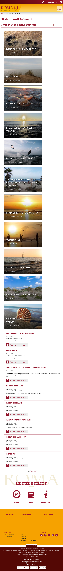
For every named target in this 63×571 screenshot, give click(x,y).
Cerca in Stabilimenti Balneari (18, 24)
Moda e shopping (12, 529)
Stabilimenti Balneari (11, 336)
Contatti (23, 538)
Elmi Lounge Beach (14, 386)
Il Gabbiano (11, 454)
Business (9, 517)
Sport (9, 519)
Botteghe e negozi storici (30, 523)
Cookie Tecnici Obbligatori (32, 559)
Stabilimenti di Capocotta (22, 213)
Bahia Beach (11, 350)
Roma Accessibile (10, 534)
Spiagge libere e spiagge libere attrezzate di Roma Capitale (22, 182)
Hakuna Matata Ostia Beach (18, 420)
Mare (45, 529)
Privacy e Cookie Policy (32, 556)
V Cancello (13, 240)
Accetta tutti (33, 567)
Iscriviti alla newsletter (28, 540)
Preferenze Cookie (31, 546)
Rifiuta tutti (42, 567)
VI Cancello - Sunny (18, 267)
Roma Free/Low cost (50, 525)
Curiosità (26, 525)
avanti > (33, 472)
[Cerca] (53, 25)
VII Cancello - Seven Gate (21, 294)
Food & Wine (47, 527)
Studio (9, 521)
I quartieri (26, 521)
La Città (25, 519)
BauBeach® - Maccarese (21, 49)
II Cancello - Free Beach (21, 103)
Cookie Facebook (32, 563)
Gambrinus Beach (14, 403)
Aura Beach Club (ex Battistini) (20, 333)
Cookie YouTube (32, 565)
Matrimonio (10, 525)
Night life (10, 527)
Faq (22, 534)
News (45, 523)
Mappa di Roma (9, 536)
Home (3, 13)
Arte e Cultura (11, 523)
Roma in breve (27, 517)
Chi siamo (23, 536)
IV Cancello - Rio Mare (19, 158)
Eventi (45, 517)
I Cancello (12, 76)
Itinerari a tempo (49, 521)
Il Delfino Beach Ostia (16, 437)
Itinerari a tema (48, 519)
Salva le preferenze (23, 567)
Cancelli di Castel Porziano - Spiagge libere (26, 367)
